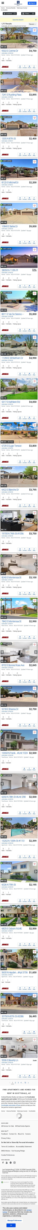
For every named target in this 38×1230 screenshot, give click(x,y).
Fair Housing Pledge (18, 1151)
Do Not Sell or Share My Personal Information (17, 1142)
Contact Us (13, 1134)
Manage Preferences (14, 1220)
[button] (32, 3)
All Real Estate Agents (22, 1126)
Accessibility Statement (24, 1147)
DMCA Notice (5, 1151)
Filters (29, 13)
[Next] (35, 37)
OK (11, 1225)
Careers (28, 1134)
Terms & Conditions (8, 1147)
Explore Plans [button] (30, 1186)
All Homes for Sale (7, 1126)
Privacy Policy (5, 1138)
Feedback (4, 1134)
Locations (11, 13)
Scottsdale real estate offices (10, 1105)
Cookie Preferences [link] (8, 1155)
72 (25, 1083)
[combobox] (32, 24)
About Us (21, 1134)
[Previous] (2, 37)
